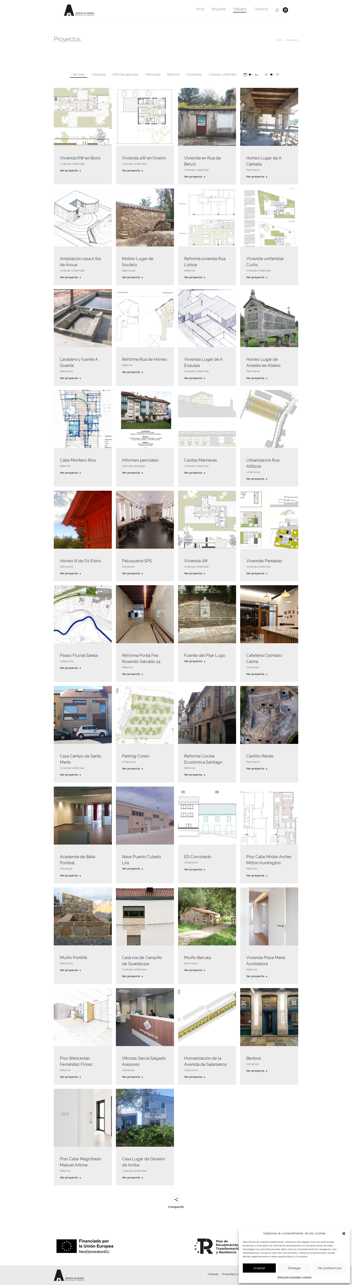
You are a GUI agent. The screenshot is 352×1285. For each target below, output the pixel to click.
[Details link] (82, 116)
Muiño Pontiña (73, 957)
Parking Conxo (135, 756)
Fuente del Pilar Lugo (204, 655)
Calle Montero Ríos (78, 460)
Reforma (173, 74)
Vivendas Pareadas (264, 560)
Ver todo (78, 74)
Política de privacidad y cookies (294, 1277)
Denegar (294, 1268)
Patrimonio (152, 74)
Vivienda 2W (196, 560)
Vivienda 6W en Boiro (80, 158)
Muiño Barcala (197, 957)
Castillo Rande (260, 756)
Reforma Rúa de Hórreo (144, 359)
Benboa (253, 1058)
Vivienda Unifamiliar (223, 74)
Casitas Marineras (200, 460)
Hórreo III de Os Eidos (80, 560)
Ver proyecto (69, 170)
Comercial (98, 74)
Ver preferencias (329, 1268)
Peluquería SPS (137, 560)
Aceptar (259, 1268)
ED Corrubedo (197, 856)
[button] (344, 1234)
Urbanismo (194, 74)
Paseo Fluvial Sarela (79, 655)
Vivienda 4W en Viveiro (144, 158)
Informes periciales (126, 74)
